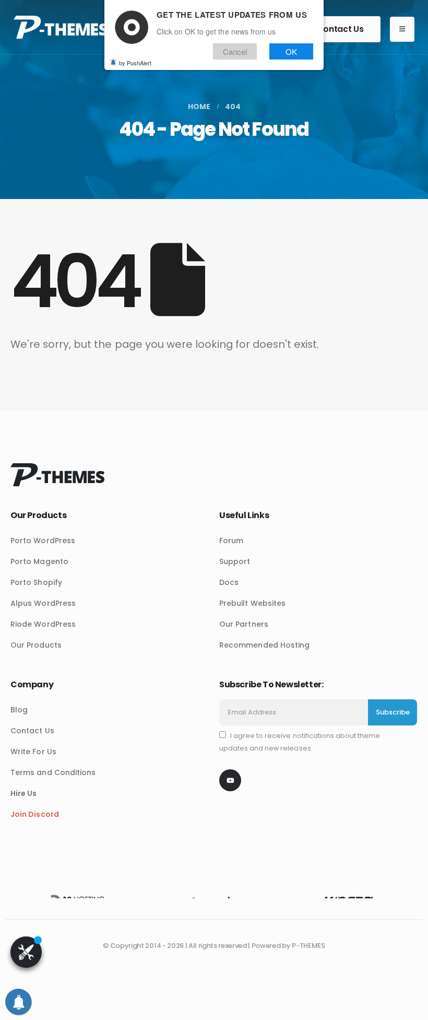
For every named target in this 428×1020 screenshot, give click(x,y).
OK (291, 51)
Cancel (235, 51)
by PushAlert (135, 62)
